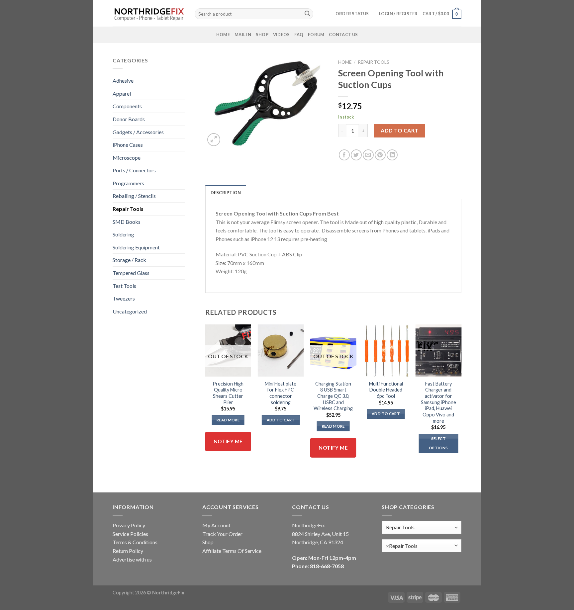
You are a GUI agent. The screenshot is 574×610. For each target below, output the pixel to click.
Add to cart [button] (281, 420)
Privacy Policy (129, 525)
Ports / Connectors (134, 170)
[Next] (461, 396)
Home (223, 34)
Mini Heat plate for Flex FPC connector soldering (280, 393)
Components (127, 106)
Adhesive (123, 80)
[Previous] (206, 396)
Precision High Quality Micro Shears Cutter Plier (228, 393)
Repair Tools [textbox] (402, 546)
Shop (262, 34)
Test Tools (124, 286)
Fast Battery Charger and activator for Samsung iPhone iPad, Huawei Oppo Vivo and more (438, 402)
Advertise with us (132, 559)
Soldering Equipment (136, 247)
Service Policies (130, 534)
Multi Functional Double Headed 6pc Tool (386, 390)
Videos (281, 34)
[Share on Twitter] (356, 154)
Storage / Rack (129, 260)
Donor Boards (129, 119)
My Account (216, 525)
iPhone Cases (128, 144)
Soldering (123, 234)
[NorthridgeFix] (149, 13)
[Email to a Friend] (368, 154)
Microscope (127, 157)
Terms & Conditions (135, 542)
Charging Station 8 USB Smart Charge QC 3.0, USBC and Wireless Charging (333, 396)
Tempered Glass (131, 273)
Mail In (243, 34)
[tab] (225, 192)
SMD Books (127, 221)
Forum (316, 34)
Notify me (228, 441)
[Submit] (307, 14)
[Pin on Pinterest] (380, 154)
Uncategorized (130, 311)
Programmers (128, 183)
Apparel (122, 93)
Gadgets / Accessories (138, 132)
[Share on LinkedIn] (392, 154)
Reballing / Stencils (134, 196)
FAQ (298, 34)
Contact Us (343, 34)
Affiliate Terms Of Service (231, 551)
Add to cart (399, 130)
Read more (228, 420)
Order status (352, 13)
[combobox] (421, 545)
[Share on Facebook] (344, 154)
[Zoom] (213, 139)
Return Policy (128, 551)
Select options (438, 443)
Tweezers (124, 298)
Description (226, 192)
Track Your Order (222, 534)
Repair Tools (128, 209)
